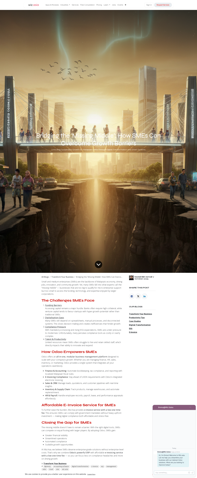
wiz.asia (65, 469)
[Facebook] (132, 296)
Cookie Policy (91, 474)
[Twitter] (138, 296)
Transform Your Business (62, 277)
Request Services (163, 5)
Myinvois (47, 466)
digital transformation (80, 466)
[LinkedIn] (144, 296)
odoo (44, 469)
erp (102, 466)
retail (51, 469)
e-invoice (94, 466)
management (111, 466)
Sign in (149, 5)
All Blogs (45, 277)
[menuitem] (52, 5)
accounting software (61, 466)
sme (57, 469)
